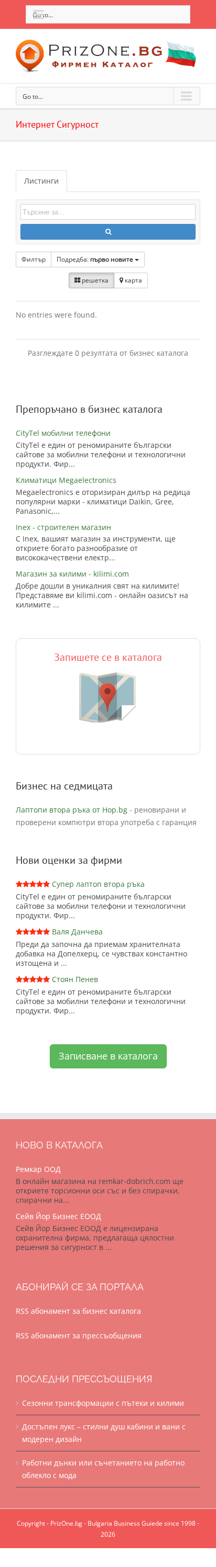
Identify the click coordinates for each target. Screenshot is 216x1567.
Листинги (41, 181)
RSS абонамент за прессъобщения (79, 1335)
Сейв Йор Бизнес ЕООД (58, 1216)
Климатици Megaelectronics (66, 480)
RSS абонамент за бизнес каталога (78, 1311)
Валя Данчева (77, 932)
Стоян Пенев (75, 979)
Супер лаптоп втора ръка (98, 884)
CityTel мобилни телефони (63, 433)
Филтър (33, 259)
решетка (94, 280)
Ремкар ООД (38, 1169)
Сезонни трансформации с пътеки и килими (103, 1403)
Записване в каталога (108, 1056)
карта (132, 280)
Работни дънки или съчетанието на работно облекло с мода (103, 1469)
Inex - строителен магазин (63, 527)
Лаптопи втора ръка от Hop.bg (71, 810)
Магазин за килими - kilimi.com (72, 574)
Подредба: (95, 259)
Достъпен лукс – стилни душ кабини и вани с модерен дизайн (104, 1433)
